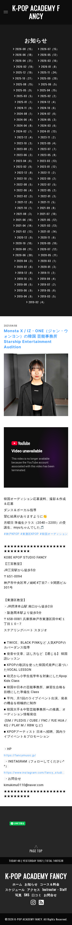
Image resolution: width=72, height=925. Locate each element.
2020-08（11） (25, 249)
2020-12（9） (25, 237)
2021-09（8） (48, 208)
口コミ (36, 895)
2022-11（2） (49, 172)
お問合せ (50, 895)
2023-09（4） (49, 143)
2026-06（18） (24, 55)
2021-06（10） (25, 220)
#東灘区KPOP (29, 533)
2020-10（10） (25, 243)
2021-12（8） (25, 202)
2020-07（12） (49, 249)
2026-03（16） (49, 61)
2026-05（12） (49, 55)
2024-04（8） (25, 125)
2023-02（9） (25, 166)
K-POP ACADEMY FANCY (36, 12)
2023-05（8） (49, 155)
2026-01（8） (49, 66)
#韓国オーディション (54, 533)
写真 (18, 895)
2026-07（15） (49, 49)
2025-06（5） (50, 84)
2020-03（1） (49, 261)
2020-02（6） (25, 267)
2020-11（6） (49, 237)
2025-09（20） (49, 78)
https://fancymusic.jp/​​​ (20, 755)
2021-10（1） (25, 208)
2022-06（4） (25, 190)
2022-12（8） (25, 172)
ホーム (17, 884)
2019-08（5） (25, 284)
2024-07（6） (49, 113)
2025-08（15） (25, 84)
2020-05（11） (50, 255)
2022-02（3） (25, 196)
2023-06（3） (25, 155)
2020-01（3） (49, 267)
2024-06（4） (25, 119)
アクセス (33, 889)
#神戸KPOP (11, 533)
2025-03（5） (25, 96)
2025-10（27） (24, 78)
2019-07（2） (49, 284)
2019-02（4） (37, 302)
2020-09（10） (49, 243)
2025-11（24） (49, 72)
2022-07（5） (49, 184)
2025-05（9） (25, 90)
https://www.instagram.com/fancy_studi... (34, 772)
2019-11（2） (49, 273)
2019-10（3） (25, 279)
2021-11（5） (49, 202)
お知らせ (31, 884)
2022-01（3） (49, 196)
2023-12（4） (25, 137)
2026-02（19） (25, 66)
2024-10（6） (48, 108)
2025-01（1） (25, 102)
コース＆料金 (50, 884)
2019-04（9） (25, 296)
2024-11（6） (25, 108)
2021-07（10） (49, 214)
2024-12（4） (48, 102)
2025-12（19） (25, 72)
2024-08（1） (25, 113)
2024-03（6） (49, 125)
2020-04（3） (25, 261)
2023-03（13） (49, 161)
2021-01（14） (50, 231)
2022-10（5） (25, 178)
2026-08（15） (24, 49)
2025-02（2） (49, 96)
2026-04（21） (24, 61)
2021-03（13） (49, 225)
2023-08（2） (25, 149)
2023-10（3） (25, 143)
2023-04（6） (25, 161)
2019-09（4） (48, 279)
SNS (26, 895)
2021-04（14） (25, 225)
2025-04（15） (49, 90)
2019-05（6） (49, 290)
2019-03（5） (49, 296)
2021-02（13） (25, 231)
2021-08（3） (25, 214)
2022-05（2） (49, 190)
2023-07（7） (49, 149)
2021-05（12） (49, 220)
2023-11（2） (49, 137)
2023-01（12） (49, 166)
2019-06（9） (25, 290)
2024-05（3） (49, 119)
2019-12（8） (25, 273)
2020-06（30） (25, 255)
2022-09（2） (49, 178)
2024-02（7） (25, 131)
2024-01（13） (49, 131)
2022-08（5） (25, 184)
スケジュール (15, 889)
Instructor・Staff (54, 889)
